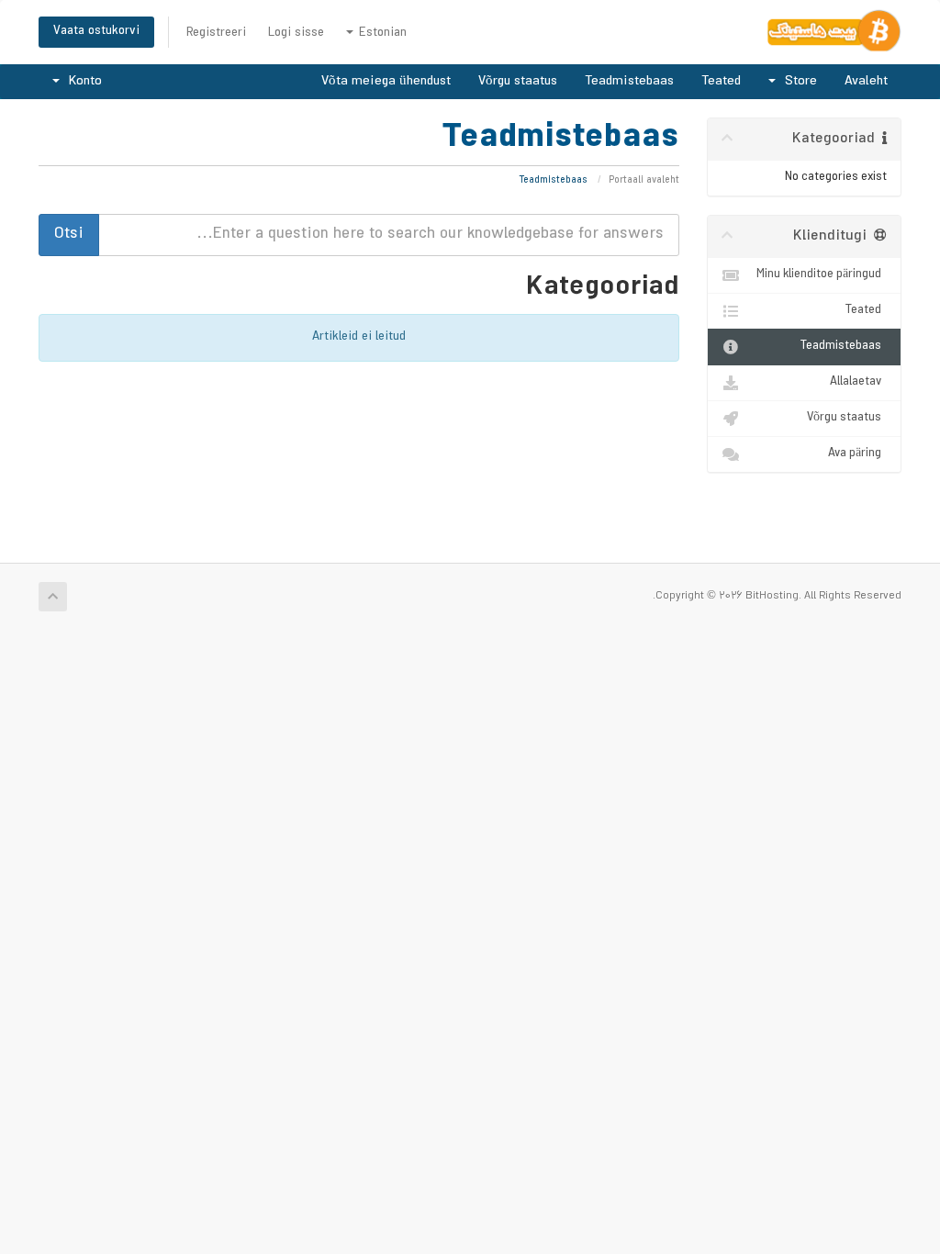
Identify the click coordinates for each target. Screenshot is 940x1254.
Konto (82, 82)
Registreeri (216, 33)
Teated (721, 82)
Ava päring (857, 454)
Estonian (381, 33)
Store (797, 82)
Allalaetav (858, 382)
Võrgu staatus (517, 82)
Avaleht (866, 82)
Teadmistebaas (629, 82)
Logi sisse (296, 33)
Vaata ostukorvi (96, 31)
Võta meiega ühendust (386, 82)
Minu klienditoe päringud (821, 275)
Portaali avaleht (644, 181)
